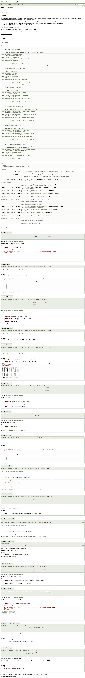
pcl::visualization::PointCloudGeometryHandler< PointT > (17, 127)
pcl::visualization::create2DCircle (28, 209)
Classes (22, 4)
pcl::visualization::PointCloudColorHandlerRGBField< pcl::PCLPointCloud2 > (20, 114)
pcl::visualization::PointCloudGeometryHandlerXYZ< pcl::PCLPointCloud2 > (20, 142)
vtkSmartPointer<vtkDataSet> (8, 292)
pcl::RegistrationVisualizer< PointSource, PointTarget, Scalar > (18, 155)
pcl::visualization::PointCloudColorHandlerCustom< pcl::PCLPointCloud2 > (20, 111)
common (5, 36)
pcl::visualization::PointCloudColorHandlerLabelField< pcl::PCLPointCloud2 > (21, 123)
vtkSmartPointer (10, 179)
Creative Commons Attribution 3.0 (39, 674)
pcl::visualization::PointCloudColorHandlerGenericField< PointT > (18, 95)
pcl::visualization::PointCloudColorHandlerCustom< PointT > (17, 85)
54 (8, 556)
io (3, 39)
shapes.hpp (14, 534)
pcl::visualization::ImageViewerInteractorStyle (14, 57)
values (9, 255)
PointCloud (16, 80)
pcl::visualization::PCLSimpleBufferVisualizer (14, 158)
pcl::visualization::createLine (27, 187)
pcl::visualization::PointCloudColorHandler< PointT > (16, 79)
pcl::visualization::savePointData (28, 174)
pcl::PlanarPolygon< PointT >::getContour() (37, 536)
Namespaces (16, 4)
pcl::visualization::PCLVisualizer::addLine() (16, 430)
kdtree (4, 40)
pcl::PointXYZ (61, 171)
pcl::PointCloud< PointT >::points (33, 558)
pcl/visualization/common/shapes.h (14, 241)
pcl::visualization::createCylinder (28, 193)
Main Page (3, 4)
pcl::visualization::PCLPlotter (11, 73)
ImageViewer (25, 58)
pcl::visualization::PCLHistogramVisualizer (14, 54)
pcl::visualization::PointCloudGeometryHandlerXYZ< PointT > (17, 130)
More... (21, 49)
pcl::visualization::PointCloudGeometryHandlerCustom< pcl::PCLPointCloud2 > (21, 149)
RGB (5, 90)
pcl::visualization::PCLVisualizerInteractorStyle (14, 63)
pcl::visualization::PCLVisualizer (11, 76)
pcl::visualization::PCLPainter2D (11, 70)
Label (6, 103)
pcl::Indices (69, 171)
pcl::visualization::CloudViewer (11, 47)
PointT (50, 179)
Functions (83, 6)
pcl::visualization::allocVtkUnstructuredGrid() (16, 536)
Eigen (23, 580)
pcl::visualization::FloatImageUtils (12, 51)
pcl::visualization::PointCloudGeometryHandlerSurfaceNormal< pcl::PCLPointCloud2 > (23, 146)
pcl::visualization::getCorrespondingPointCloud (31, 171)
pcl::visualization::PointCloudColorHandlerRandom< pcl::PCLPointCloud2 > (20, 108)
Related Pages (9, 4)
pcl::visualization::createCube (27, 215)
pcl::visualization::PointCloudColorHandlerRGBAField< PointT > (18, 98)
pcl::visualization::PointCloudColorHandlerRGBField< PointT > (18, 89)
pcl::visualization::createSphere (27, 190)
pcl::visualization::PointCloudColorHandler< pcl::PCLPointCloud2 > (19, 104)
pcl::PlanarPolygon (42, 184)
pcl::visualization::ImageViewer (11, 60)
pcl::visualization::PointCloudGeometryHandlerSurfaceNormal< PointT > (20, 133)
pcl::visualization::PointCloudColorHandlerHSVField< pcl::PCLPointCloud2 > (20, 117)
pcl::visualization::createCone (27, 212)
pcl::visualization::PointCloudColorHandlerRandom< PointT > (17, 82)
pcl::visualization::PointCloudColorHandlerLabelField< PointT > (18, 101)
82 (8, 534)
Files (80, 6)
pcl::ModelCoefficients (42, 193)
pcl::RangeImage (7, 27)
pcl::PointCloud (54, 171)
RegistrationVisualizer (9, 156)
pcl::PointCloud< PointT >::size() (48, 558)
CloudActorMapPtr (60, 174)
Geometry (11, 25)
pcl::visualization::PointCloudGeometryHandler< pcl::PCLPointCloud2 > (19, 139)
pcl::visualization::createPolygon (28, 179)
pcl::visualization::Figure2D (10, 66)
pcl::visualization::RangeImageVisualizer (13, 152)
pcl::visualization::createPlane (27, 203)
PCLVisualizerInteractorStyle (11, 65)
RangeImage (5, 42)
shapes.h (5, 165)
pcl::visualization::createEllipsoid (28, 222)
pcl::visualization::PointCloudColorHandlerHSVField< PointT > (18, 92)
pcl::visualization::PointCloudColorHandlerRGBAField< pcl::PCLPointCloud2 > (21, 120)
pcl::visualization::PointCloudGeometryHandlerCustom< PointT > (18, 136)
